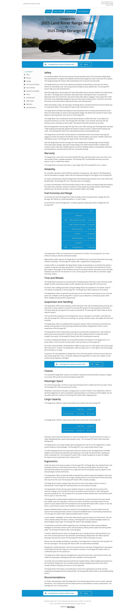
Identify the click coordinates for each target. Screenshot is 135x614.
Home (48, 11)
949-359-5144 (109, 5)
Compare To (70, 11)
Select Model (58, 11)
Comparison (29, 71)
